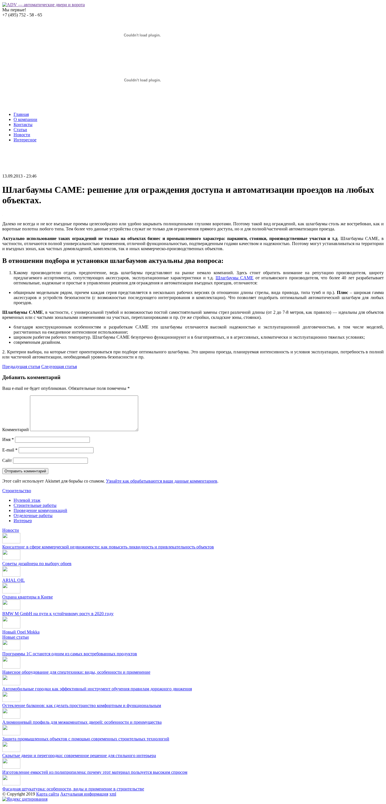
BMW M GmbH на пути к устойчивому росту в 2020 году (58, 613)
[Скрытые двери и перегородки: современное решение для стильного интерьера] (11, 750)
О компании (25, 119)
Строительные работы (35, 505)
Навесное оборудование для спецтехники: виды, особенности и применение (76, 672)
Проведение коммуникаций (40, 510)
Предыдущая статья (21, 366)
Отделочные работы (33, 515)
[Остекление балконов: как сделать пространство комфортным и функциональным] (11, 700)
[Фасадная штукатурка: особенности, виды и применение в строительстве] (11, 783)
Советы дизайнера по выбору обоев (36, 563)
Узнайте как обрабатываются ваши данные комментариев (161, 481)
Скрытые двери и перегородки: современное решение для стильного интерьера (79, 755)
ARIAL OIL (13, 580)
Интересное (25, 139)
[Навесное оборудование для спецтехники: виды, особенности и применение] (11, 667)
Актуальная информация (84, 794)
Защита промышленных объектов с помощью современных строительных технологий (85, 738)
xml (112, 794)
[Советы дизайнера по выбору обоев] (11, 558)
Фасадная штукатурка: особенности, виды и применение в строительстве (73, 788)
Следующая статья (59, 366)
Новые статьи (15, 637)
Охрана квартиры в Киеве (27, 597)
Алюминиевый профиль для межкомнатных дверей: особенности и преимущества (82, 722)
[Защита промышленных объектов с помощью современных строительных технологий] (11, 733)
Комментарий (15, 429)
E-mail (10, 450)
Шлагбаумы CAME (234, 277)
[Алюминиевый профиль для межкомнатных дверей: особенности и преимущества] (11, 717)
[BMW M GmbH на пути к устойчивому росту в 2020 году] (11, 608)
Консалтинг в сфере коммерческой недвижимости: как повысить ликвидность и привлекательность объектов (108, 546)
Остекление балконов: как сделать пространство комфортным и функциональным (81, 705)
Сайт (7, 460)
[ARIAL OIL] (11, 575)
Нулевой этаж (27, 500)
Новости (22, 134)
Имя (8, 439)
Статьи (20, 129)
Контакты (23, 124)
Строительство (16, 490)
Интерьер (23, 520)
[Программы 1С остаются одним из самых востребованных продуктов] (11, 648)
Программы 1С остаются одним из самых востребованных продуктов (69, 653)
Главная (21, 114)
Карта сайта (47, 794)
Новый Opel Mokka (21, 632)
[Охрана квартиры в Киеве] (11, 591)
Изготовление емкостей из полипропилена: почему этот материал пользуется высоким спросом (94, 772)
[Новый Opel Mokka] (11, 626)
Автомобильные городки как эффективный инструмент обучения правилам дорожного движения (97, 688)
